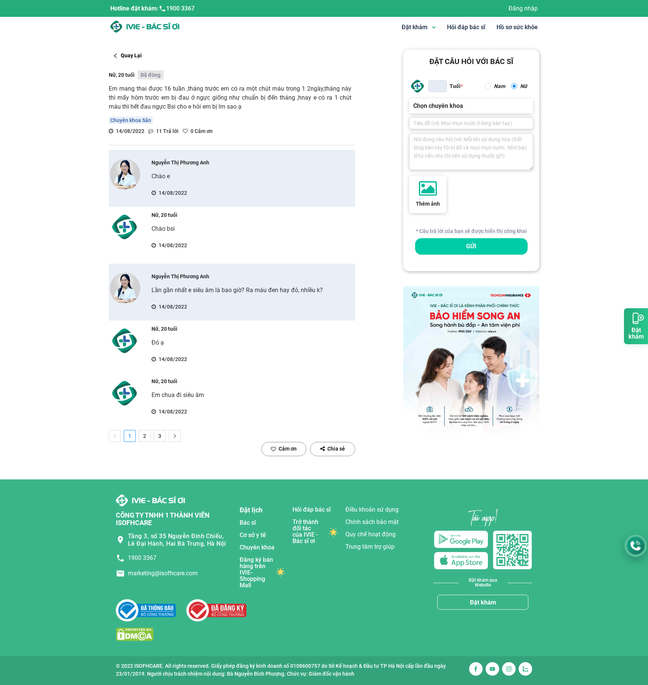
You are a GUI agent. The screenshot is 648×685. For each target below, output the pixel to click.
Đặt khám (483, 602)
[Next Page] (175, 436)
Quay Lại (131, 55)
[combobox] (414, 105)
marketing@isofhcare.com (163, 573)
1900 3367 (180, 8)
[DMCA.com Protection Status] (134, 634)
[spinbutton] (438, 86)
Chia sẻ (336, 449)
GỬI (471, 246)
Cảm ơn (288, 449)
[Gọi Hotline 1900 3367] (635, 545)
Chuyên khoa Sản (130, 120)
